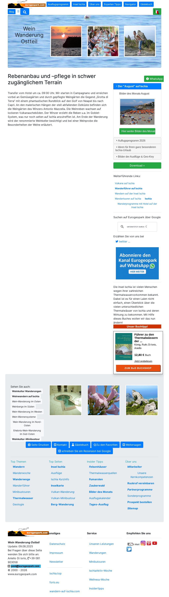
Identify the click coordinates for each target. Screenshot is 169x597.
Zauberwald (97, 485)
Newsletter (56, 561)
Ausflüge (56, 473)
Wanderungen (97, 552)
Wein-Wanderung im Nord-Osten (27, 423)
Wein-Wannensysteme (24, 416)
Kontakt (61, 444)
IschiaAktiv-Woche (100, 570)
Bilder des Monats (101, 491)
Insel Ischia (79, 4)
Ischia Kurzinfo (60, 479)
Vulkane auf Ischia (125, 183)
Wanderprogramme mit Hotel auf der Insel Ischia (137, 205)
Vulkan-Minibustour (63, 498)
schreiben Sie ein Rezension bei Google (86, 451)
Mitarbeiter (134, 466)
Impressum (56, 552)
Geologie (18, 504)
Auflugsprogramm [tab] (131, 140)
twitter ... (124, 241)
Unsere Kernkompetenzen (142, 475)
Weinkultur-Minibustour (26, 439)
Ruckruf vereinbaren (140, 483)
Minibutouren (97, 561)
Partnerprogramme (139, 489)
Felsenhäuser (98, 466)
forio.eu (54, 582)
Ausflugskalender (100, 498)
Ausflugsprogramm (58, 4)
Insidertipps (96, 588)
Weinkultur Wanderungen (26, 391)
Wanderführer (21, 485)
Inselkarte (57, 485)
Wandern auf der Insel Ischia (130, 193)
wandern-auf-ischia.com (65, 591)
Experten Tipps (112, 4)
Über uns (94, 4)
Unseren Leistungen (101, 543)
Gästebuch (146, 4)
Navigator (130, 4)
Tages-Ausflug (98, 504)
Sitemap (132, 508)
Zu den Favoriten (107, 444)
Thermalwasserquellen (103, 473)
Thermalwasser (23, 498)
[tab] (137, 86)
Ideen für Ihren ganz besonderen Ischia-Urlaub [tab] (135, 149)
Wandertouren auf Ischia (128, 198)
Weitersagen (133, 444)
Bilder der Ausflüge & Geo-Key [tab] (136, 156)
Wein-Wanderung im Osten (26, 401)
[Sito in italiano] (157, 11)
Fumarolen (96, 479)
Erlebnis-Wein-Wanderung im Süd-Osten (27, 432)
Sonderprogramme (139, 495)
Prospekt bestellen (139, 502)
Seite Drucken (40, 444)
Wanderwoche (21, 473)
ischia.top (56, 573)
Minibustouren (21, 491)
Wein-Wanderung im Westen (27, 411)
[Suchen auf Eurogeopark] (24, 11)
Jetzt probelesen (143, 361)
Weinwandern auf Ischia (25, 396)
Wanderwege (21, 479)
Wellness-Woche (99, 579)
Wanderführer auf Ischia (128, 188)
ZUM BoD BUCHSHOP (138, 368)
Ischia (148, 198)
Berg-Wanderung (62, 504)
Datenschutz (57, 543)
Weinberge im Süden (23, 406)
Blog (11, 11)
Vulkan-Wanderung (62, 491)
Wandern (19, 466)
